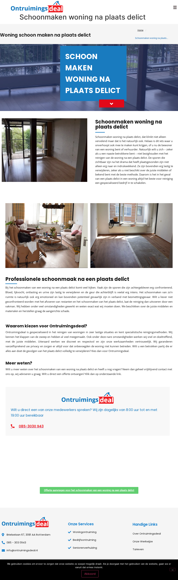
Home (140, 30)
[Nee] (172, 569)
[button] (175, 7)
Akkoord (90, 573)
